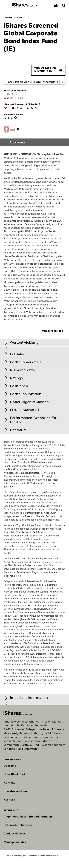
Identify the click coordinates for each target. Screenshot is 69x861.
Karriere (9, 799)
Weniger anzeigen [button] (52, 331)
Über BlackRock (14, 774)
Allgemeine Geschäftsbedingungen (28, 816)
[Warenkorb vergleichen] (56, 5)
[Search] (64, 5)
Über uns (10, 765)
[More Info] (15, 117)
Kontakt (9, 782)
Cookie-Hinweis (15, 833)
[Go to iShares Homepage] (25, 5)
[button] (63, 5)
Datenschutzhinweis (18, 825)
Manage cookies (15, 842)
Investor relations (16, 791)
